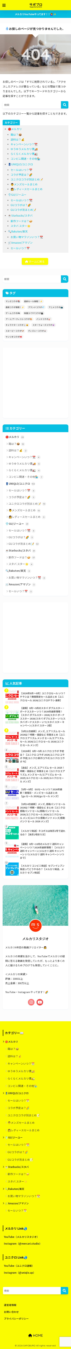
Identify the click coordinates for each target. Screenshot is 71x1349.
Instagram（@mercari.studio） (23, 1243)
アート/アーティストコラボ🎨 (19, 319)
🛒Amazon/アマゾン (20, 242)
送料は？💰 (17, 139)
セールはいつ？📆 (21, 200)
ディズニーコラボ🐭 (37, 330)
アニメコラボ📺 (56, 307)
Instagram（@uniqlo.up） (20, 1272)
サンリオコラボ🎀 (14, 336)
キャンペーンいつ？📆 (24, 144)
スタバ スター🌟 (20, 226)
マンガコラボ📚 (13, 301)
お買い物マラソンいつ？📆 (27, 237)
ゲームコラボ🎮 (13, 313)
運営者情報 (10, 1305)
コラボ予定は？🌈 (21, 175)
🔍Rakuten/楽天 (18, 231)
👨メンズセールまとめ (24, 184)
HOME (37, 1335)
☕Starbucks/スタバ (20, 215)
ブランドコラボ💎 (36, 307)
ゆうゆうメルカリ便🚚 (24, 149)
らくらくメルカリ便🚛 (24, 154)
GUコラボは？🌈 (21, 205)
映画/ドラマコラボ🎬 (33, 313)
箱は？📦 (16, 134)
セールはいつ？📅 (21, 170)
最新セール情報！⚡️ (33, 301)
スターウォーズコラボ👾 (44, 324)
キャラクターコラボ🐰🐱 (17, 324)
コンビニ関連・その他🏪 (25, 159)
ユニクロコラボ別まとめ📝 (27, 179)
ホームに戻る (36, 261)
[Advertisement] (35, 382)
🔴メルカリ (15, 129)
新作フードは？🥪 (21, 221)
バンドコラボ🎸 (43, 319)
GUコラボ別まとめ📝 (23, 210)
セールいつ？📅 (20, 248)
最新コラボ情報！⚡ (15, 307)
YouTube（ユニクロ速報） (19, 1265)
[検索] (64, 105)
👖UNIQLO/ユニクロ (20, 164)
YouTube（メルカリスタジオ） (21, 1236)
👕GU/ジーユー (17, 195)
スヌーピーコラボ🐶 (15, 330)
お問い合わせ (11, 1312)
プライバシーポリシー (16, 1318)
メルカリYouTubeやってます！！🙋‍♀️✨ (35, 14)
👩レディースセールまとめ (27, 189)
